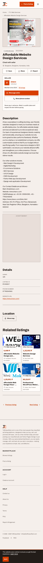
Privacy (5, 505)
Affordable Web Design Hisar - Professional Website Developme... (10, 387)
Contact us (6, 493)
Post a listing (7, 461)
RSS (14, 538)
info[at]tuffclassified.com (29, 534)
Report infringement (9, 522)
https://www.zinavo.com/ (11, 298)
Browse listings (7, 455)
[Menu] (38, 4)
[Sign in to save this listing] (18, 337)
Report (35, 71)
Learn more (14, 554)
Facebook (6, 538)
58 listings (22, 87)
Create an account (8, 480)
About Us (6, 499)
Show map (10, 318)
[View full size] (21, 32)
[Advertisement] (21, 239)
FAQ (4, 516)
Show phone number (23, 98)
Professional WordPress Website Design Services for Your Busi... (31, 386)
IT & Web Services (9, 50)
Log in (4, 474)
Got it (5, 559)
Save (10, 71)
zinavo (13, 82)
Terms (5, 511)
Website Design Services (29, 355)
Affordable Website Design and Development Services (11, 357)
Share (23, 71)
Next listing (34, 405)
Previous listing (10, 405)
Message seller (14, 93)
